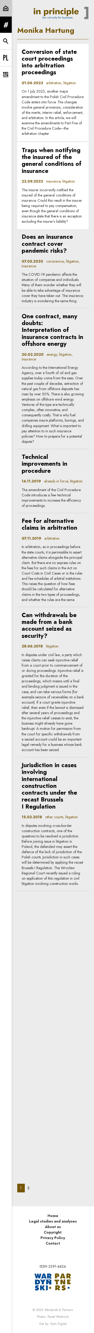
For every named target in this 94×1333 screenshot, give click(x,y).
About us (53, 1226)
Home (53, 1215)
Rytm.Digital (58, 1323)
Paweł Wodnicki (58, 1316)
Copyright (53, 1232)
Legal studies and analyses (53, 1221)
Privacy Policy (52, 1237)
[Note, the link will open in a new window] (52, 1281)
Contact (53, 1243)
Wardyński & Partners (58, 1310)
